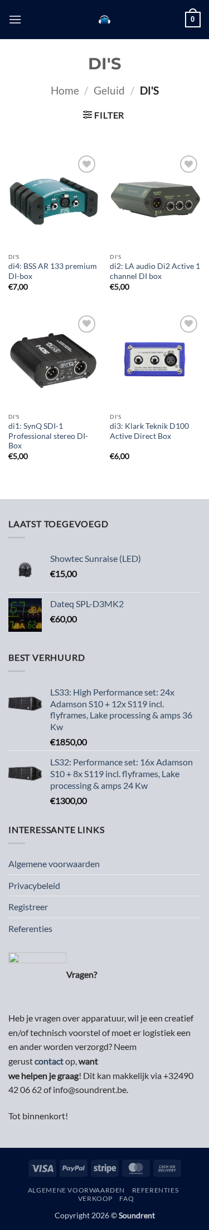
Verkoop (95, 1198)
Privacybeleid (34, 885)
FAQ (126, 1198)
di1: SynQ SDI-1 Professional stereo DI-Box (48, 436)
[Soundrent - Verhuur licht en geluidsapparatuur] (104, 19)
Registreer (28, 906)
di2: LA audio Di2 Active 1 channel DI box (155, 271)
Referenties (30, 928)
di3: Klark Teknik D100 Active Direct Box (149, 431)
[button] (15, 19)
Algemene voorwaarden (54, 863)
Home (65, 90)
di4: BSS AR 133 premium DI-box (52, 271)
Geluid (109, 90)
